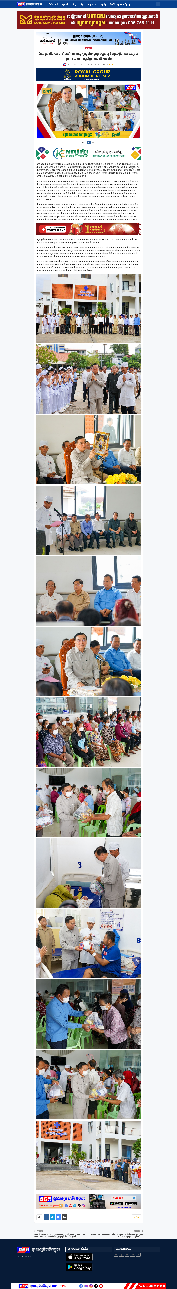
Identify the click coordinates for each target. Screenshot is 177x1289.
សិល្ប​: (74, 4)
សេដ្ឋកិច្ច (103, 4)
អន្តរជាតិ (65, 4)
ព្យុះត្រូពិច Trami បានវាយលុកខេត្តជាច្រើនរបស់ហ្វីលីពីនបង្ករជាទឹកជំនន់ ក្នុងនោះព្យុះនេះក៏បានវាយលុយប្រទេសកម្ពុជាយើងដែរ (117, 1235)
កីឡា (82, 4)
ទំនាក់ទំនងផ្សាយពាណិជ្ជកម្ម (120, 4)
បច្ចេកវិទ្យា (92, 4)
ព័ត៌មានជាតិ (53, 4)
